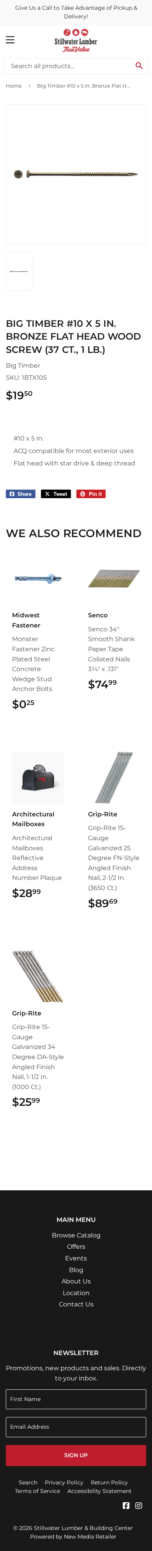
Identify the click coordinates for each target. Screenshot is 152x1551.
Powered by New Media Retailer (73, 1536)
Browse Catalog (76, 1235)
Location (76, 1293)
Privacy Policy (64, 1482)
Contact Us (76, 1304)
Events (76, 1258)
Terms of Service (37, 1491)
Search (28, 1482)
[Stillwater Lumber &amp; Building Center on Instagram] (138, 1506)
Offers (76, 1246)
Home (14, 86)
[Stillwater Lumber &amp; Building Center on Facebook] (126, 1506)
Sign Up (76, 1455)
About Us (76, 1281)
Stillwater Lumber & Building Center (83, 1528)
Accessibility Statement (99, 1491)
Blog (76, 1270)
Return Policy (109, 1482)
